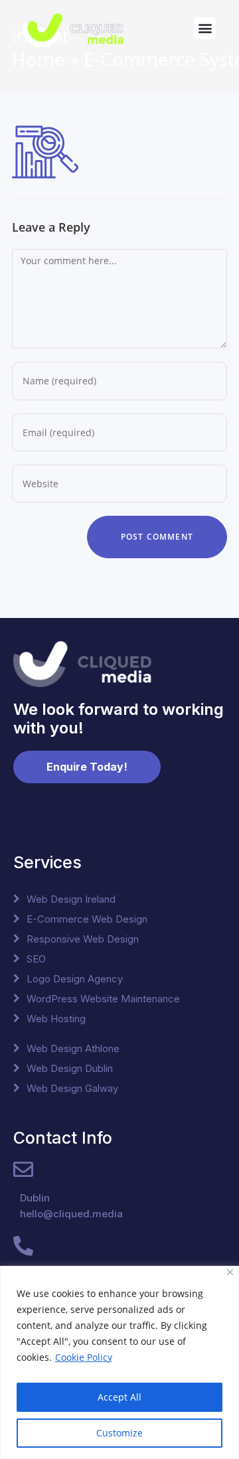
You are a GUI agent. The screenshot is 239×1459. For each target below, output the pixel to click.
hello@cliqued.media (71, 1213)
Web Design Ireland (71, 899)
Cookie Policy (83, 1357)
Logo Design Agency (75, 978)
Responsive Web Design (83, 939)
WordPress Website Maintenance (103, 998)
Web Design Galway (72, 1088)
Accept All (119, 1397)
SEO (36, 959)
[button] (205, 28)
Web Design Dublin (70, 1068)
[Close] (230, 1272)
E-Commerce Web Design (87, 919)
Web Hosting (56, 1018)
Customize (119, 1432)
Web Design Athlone (73, 1048)
